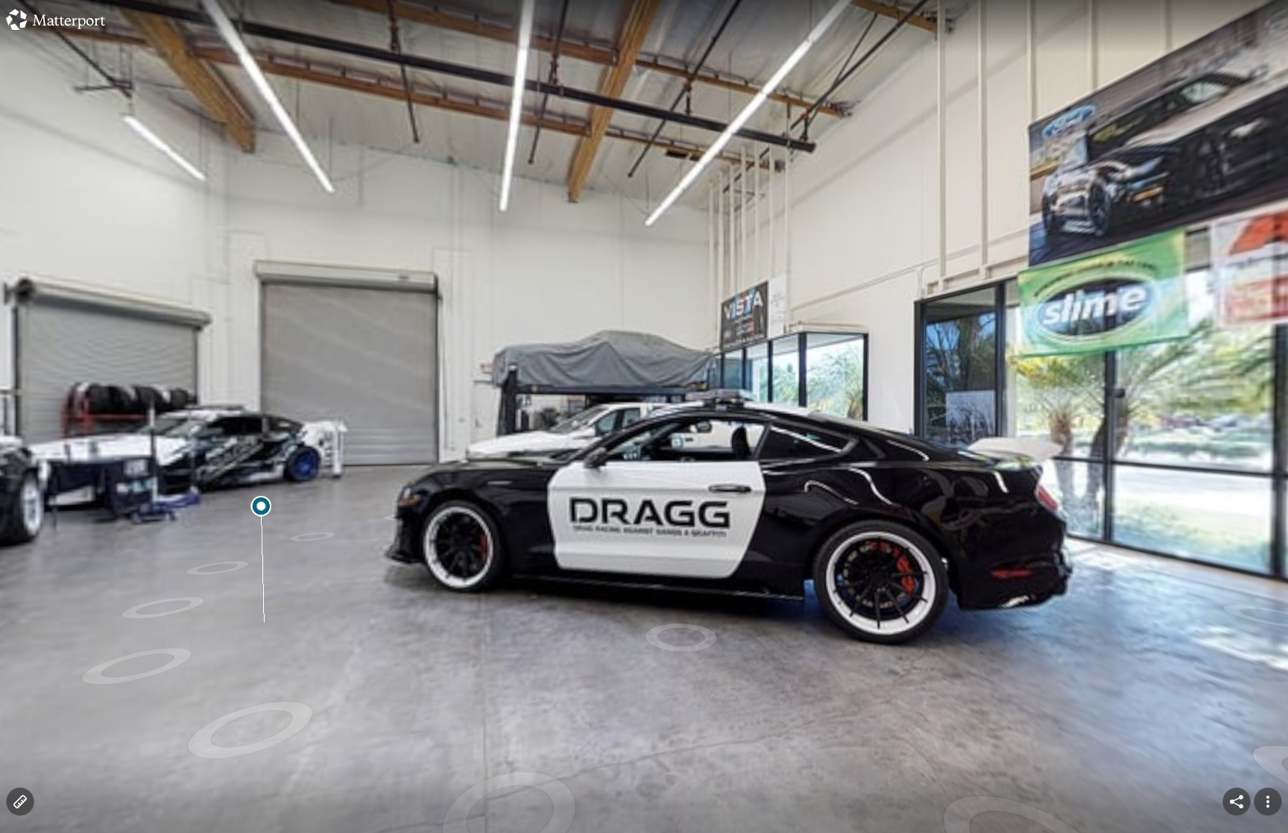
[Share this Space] (1236, 802)
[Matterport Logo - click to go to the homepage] (55, 19)
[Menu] (1268, 802)
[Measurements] (20, 802)
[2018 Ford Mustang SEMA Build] (644, 416)
